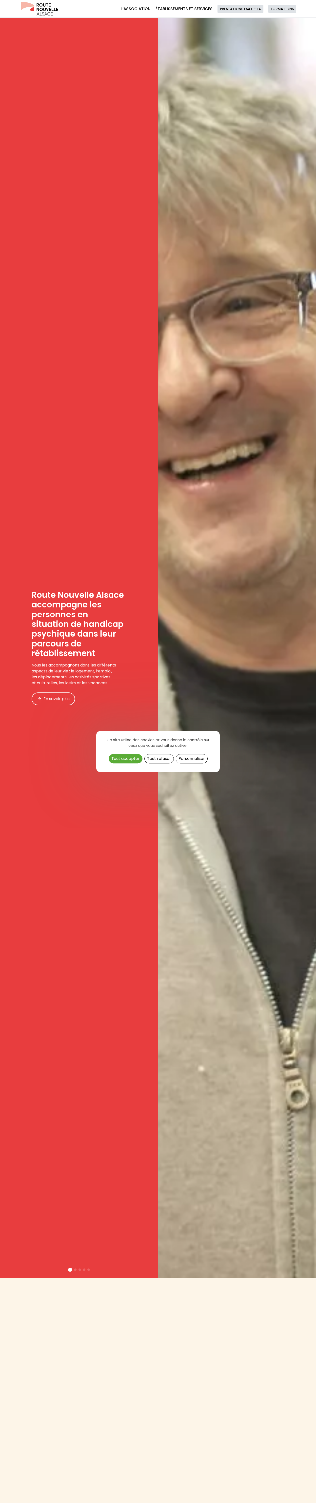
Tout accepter (125, 758)
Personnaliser (191, 758)
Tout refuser (159, 758)
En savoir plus (56, 699)
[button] (70, 1270)
